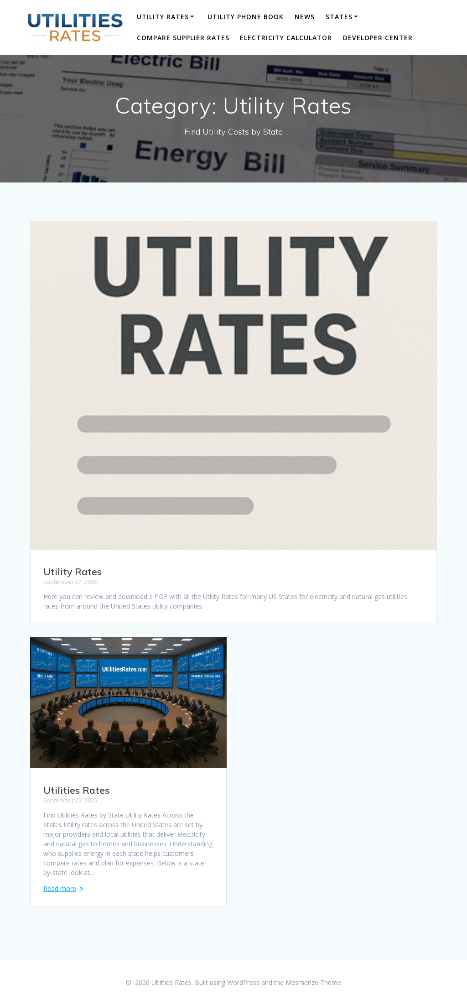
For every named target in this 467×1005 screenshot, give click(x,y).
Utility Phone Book (246, 16)
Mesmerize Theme (313, 982)
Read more (59, 888)
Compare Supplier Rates (183, 37)
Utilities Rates (76, 790)
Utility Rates (163, 16)
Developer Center (378, 37)
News (305, 16)
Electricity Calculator (286, 37)
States (339, 16)
